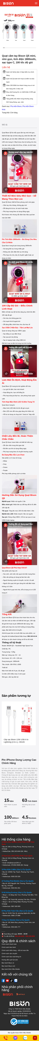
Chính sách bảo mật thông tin (11, 956)
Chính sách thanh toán (9, 944)
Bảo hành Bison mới (8, 966)
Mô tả (4, 125)
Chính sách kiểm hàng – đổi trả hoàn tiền (15, 950)
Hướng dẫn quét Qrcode (10, 960)
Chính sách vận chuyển (9, 953)
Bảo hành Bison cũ (8, 963)
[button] (4, 30)
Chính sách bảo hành (9, 947)
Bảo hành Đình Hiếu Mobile (11, 969)
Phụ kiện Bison (16, 106)
